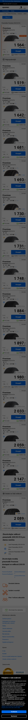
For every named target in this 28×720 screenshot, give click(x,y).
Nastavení (14, 716)
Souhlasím (14, 711)
